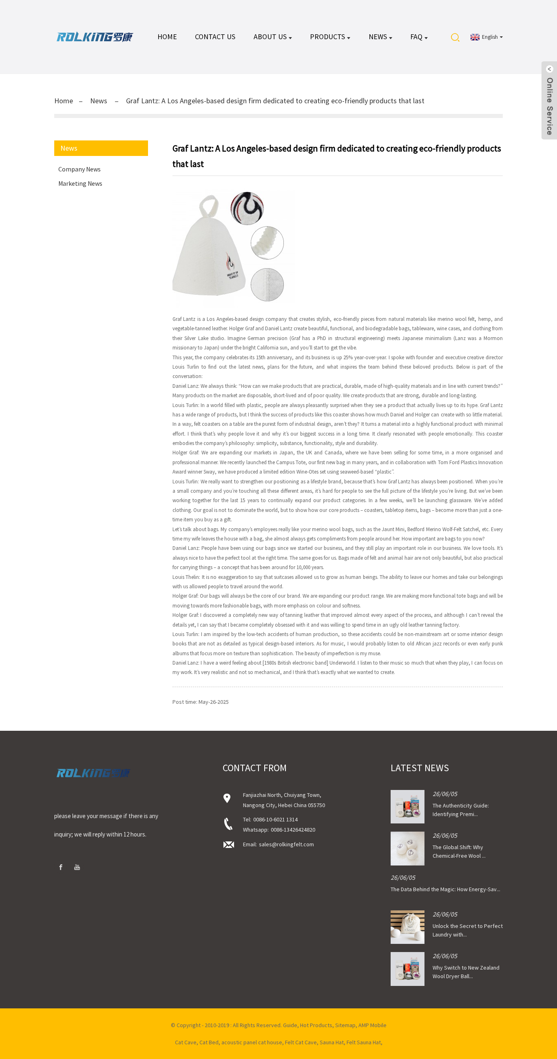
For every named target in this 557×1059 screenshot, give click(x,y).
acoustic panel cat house (251, 1042)
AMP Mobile (372, 1025)
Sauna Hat (332, 1042)
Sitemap (345, 1025)
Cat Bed (209, 1042)
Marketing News (80, 183)
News (378, 36)
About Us (270, 36)
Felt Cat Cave (301, 1042)
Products (327, 36)
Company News (79, 169)
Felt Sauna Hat (364, 1042)
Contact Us (215, 36)
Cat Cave (186, 1042)
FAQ (416, 36)
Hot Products (316, 1025)
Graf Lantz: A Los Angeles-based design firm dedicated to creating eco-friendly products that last (275, 100)
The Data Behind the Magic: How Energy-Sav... (445, 889)
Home (167, 36)
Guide (290, 1025)
